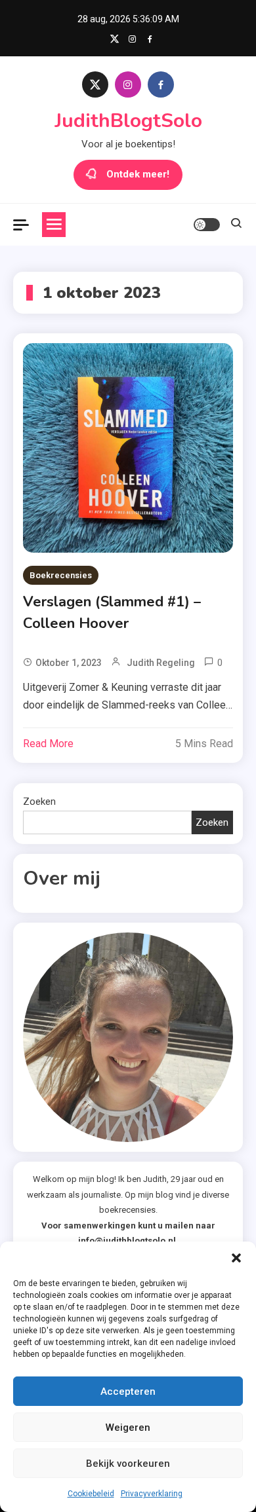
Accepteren (128, 1391)
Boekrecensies (61, 575)
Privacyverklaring (151, 1493)
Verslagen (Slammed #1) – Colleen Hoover (112, 612)
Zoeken (39, 801)
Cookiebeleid (91, 1493)
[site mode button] (207, 224)
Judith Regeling (161, 662)
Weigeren (128, 1427)
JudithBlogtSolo (128, 120)
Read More (48, 743)
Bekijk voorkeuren (128, 1463)
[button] (236, 1257)
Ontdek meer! (137, 174)
